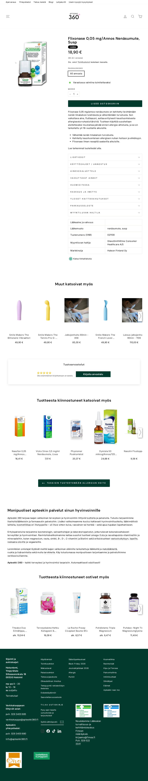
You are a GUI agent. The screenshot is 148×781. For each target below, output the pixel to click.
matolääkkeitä (109, 549)
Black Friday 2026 (77, 664)
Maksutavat (46, 668)
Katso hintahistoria (82, 258)
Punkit (71, 677)
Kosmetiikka (108, 659)
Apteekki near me (111, 690)
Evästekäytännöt (48, 693)
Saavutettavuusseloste (51, 697)
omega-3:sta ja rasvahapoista (107, 535)
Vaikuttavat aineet (84, 178)
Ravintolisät (108, 664)
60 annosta (76, 73)
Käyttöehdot (46, 659)
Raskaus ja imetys (83, 192)
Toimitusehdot (47, 664)
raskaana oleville (16, 542)
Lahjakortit (61, 2)
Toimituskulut (84, 62)
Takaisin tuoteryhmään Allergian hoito (76, 483)
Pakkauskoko (75, 68)
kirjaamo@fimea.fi (85, 737)
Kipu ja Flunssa (110, 668)
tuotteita (91, 518)
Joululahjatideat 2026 (79, 668)
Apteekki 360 (15, 518)
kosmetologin (45, 531)
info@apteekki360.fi (17, 739)
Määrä (71, 89)
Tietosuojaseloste (49, 677)
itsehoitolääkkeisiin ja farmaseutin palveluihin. (32, 521)
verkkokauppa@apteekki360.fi (22, 719)
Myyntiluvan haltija (85, 213)
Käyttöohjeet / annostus (88, 164)
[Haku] (132, 16)
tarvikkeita (49, 552)
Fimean (79, 730)
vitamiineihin (130, 535)
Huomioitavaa (80, 185)
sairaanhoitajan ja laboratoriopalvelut (73, 531)
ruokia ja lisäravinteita (19, 552)
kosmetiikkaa (24, 524)
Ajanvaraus (11, 2)
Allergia (72, 672)
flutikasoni (91, 118)
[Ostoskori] (140, 16)
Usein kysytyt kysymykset (81, 2)
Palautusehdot (47, 672)
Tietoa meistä (40, 2)
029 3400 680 (18, 733)
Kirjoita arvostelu (93, 374)
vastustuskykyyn (120, 538)
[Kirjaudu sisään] (125, 16)
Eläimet (106, 686)
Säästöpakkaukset (77, 659)
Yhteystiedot (25, 2)
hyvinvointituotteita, (112, 521)
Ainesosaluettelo (83, 171)
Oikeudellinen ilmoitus (51, 681)
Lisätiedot (78, 157)
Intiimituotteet (109, 677)
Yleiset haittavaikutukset (89, 199)
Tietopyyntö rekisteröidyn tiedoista (52, 687)
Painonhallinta (109, 672)
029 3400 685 (18, 714)
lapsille (133, 538)
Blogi (51, 2)
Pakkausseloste (82, 206)
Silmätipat (107, 681)
